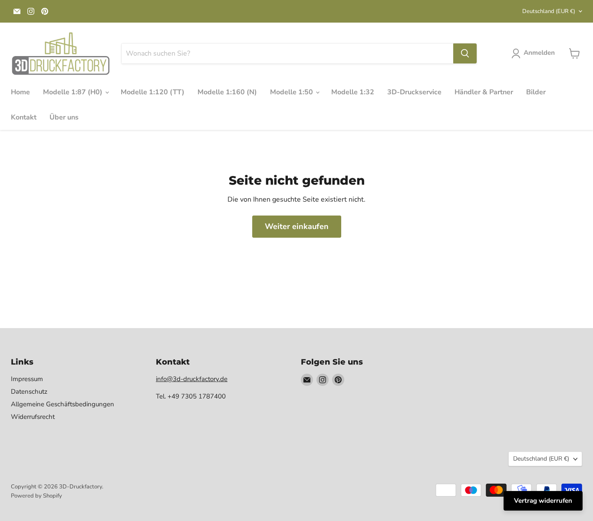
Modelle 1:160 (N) (227, 92)
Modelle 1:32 (352, 92)
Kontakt (23, 117)
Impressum (27, 379)
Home (20, 92)
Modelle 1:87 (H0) (73, 92)
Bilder (536, 92)
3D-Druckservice (414, 92)
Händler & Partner (484, 92)
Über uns (64, 117)
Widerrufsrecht (33, 416)
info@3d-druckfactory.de (191, 379)
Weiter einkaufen (297, 226)
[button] (534, 53)
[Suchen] (465, 53)
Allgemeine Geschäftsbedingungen (62, 404)
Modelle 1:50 (292, 92)
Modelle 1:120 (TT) (152, 92)
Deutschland (548, 11)
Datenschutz (29, 391)
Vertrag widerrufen (543, 500)
